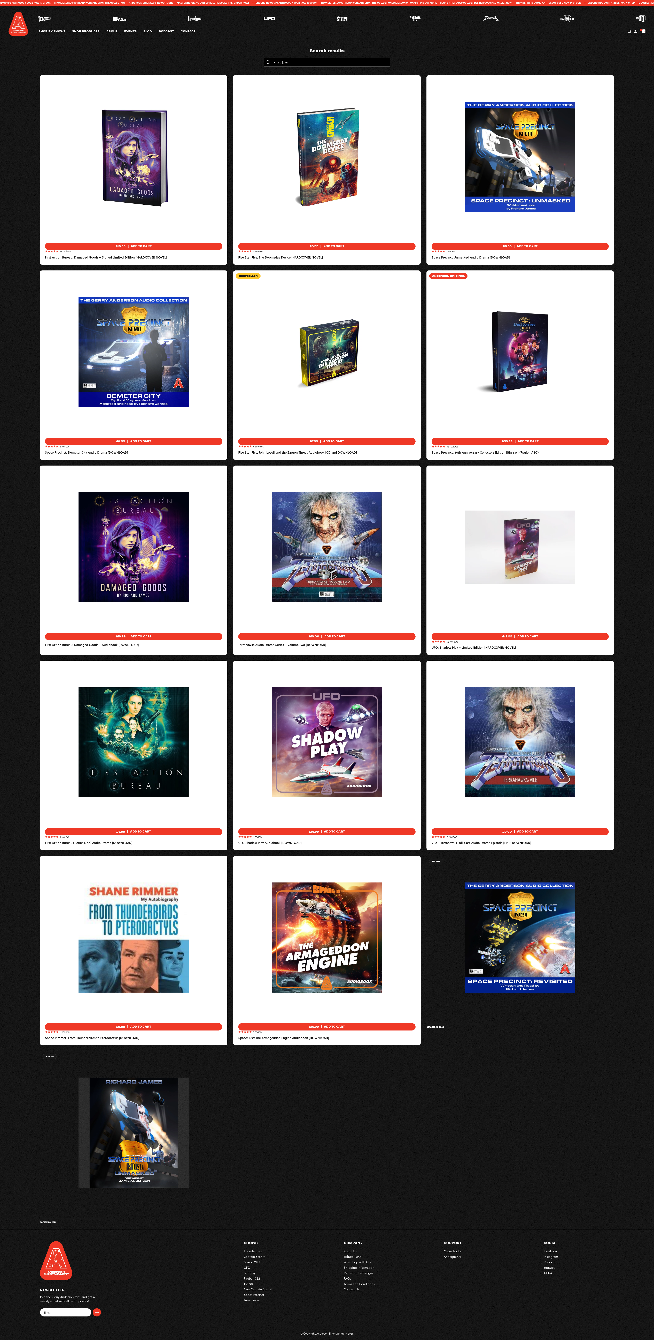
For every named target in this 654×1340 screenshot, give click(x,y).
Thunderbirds (253, 1251)
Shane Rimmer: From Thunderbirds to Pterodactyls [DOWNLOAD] (92, 1038)
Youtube (549, 1267)
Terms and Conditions (359, 1284)
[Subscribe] (97, 1312)
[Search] (268, 62)
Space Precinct (254, 1294)
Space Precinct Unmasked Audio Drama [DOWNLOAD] (471, 257)
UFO (247, 1267)
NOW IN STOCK (88, 3)
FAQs (347, 1278)
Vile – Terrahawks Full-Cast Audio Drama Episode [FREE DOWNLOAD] (481, 843)
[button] (115, 31)
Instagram (551, 1256)
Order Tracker (453, 1251)
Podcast (549, 1262)
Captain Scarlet (254, 1256)
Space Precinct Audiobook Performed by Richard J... (463, 1024)
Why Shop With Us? (357, 1262)
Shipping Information (359, 1267)
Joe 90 (248, 1284)
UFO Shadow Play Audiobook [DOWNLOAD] (270, 843)
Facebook (550, 1251)
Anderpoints (452, 1256)
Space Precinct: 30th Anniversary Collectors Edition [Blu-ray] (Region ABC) (485, 453)
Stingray (249, 1273)
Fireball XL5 (252, 1278)
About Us (350, 1251)
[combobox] (327, 62)
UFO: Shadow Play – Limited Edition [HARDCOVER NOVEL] (474, 648)
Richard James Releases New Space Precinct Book (75, 1219)
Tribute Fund (353, 1256)
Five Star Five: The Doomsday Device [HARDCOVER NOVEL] (280, 257)
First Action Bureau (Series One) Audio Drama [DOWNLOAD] (88, 843)
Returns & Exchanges (358, 1273)
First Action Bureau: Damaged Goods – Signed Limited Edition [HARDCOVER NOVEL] (106, 257)
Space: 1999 (252, 1262)
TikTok (548, 1273)
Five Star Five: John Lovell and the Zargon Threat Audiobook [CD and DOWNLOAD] (297, 453)
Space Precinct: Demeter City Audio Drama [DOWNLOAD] (86, 453)
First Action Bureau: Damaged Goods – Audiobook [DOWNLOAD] (92, 645)
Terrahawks (251, 1300)
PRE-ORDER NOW (18, 3)
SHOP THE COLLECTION (158, 3)
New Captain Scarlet (258, 1289)
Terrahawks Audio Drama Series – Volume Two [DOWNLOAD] (282, 645)
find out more (207, 3)
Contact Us (351, 1289)
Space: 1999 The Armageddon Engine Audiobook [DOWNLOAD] (283, 1038)
